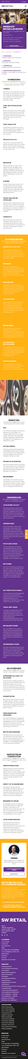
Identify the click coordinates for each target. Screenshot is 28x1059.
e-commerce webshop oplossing (14, 82)
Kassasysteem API (7, 1013)
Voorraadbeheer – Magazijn (10, 994)
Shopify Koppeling (7, 1028)
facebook (6, 907)
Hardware (4, 955)
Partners (4, 957)
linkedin (13, 907)
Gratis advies (14, 46)
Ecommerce (9, 52)
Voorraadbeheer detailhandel (10, 992)
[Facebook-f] (4, 935)
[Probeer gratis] (26, 531)
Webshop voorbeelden (8, 998)
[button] (25, 6)
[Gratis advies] (26, 537)
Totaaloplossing (6, 988)
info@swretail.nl (9, 931)
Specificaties (5, 953)
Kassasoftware (6, 980)
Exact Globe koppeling (8, 1009)
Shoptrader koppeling (8, 1023)
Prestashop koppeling (8, 1021)
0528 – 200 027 (11, 929)
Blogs (3, 948)
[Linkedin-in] (2, 935)
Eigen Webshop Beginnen (9, 972)
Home (3, 52)
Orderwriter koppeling (8, 1019)
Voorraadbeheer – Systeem (9, 996)
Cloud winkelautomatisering (10, 968)
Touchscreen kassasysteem (10, 990)
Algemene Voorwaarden (9, 959)
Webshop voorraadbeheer (9, 1000)
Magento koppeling (7, 1015)
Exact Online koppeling (8, 1011)
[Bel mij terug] (26, 534)
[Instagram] (7, 935)
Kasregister (5, 976)
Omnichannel (5, 984)
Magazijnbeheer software (9, 982)
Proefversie (5, 944)
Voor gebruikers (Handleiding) (10, 950)
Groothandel (5, 970)
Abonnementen (6, 946)
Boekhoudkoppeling (7, 1007)
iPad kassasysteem (7, 974)
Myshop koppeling (7, 1017)
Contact (4, 932)
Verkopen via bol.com (8, 1025)
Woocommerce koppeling (9, 1026)
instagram (21, 907)
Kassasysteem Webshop (9, 978)
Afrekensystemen (7, 966)
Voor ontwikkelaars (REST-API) (10, 952)
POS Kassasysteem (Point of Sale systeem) (14, 986)
